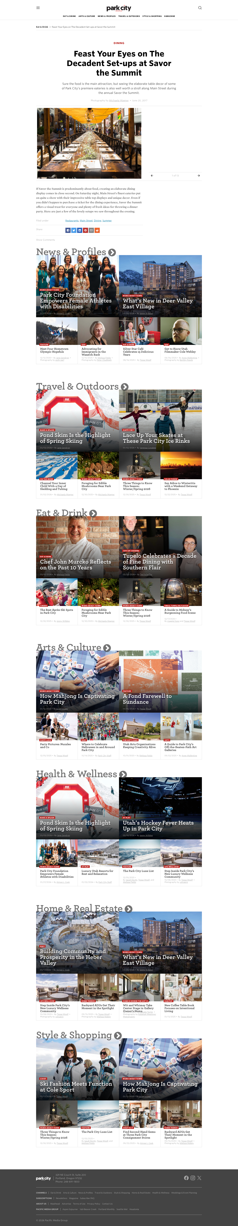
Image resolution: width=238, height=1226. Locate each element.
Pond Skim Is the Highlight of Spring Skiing (75, 438)
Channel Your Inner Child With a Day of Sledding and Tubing (53, 486)
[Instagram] (193, 1178)
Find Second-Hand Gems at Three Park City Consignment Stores (139, 1134)
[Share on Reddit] (97, 230)
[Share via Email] (91, 230)
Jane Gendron (62, 358)
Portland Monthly (106, 1209)
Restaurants (72, 220)
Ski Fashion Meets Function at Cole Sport (76, 1087)
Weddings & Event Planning (184, 1193)
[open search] (199, 8)
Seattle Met (122, 1209)
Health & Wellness (76, 773)
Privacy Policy (93, 1204)
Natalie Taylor (146, 1012)
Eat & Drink (69, 16)
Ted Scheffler (146, 574)
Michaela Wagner (119, 100)
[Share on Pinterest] (85, 230)
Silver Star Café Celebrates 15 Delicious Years (138, 351)
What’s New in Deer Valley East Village (158, 303)
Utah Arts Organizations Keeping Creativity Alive (139, 746)
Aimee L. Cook (63, 313)
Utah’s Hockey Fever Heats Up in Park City (158, 826)
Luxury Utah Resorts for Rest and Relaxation (97, 872)
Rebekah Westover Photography (139, 1015)
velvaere (184, 882)
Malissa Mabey (104, 1016)
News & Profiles (107, 16)
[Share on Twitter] (73, 230)
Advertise (66, 1204)
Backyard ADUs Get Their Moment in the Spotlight (98, 1007)
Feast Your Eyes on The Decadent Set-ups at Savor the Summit (83, 27)
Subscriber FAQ (87, 1198)
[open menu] (38, 8)
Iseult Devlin (131, 880)
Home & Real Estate (79, 908)
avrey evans (62, 709)
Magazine (73, 1198)
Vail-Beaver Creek (88, 1209)
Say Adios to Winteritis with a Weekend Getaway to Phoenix (180, 486)
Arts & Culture (87, 16)
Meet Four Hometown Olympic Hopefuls (54, 350)
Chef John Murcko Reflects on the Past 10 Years (75, 565)
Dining (97, 220)
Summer (107, 220)
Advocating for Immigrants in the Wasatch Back (94, 351)
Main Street (86, 220)
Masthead (55, 1204)
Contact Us (107, 1204)
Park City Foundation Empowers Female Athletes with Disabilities (76, 301)
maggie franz (173, 621)
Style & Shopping (152, 16)
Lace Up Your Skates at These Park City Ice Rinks (156, 438)
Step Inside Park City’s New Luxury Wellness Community (179, 873)
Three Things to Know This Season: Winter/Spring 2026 (137, 486)
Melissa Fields (104, 358)
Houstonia (134, 1209)
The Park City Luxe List (138, 871)
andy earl (59, 360)
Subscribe (169, 16)
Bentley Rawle (186, 360)
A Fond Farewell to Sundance (147, 699)
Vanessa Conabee (148, 448)
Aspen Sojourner (70, 1209)
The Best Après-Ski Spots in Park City (56, 611)
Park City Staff (104, 755)
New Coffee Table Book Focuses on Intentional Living (179, 1008)
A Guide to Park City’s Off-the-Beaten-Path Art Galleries (180, 747)
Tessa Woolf (145, 360)
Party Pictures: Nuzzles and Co (55, 746)
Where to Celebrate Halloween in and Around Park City (98, 747)
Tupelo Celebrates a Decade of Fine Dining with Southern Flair (160, 562)
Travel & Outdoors (129, 16)
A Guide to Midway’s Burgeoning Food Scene (180, 611)
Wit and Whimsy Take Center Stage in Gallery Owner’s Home (138, 1008)
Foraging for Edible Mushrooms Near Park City (96, 486)
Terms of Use (79, 1204)
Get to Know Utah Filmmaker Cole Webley (180, 350)
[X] (199, 1178)
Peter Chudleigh (104, 360)
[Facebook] (186, 1178)
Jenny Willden (146, 313)
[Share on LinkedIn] (79, 230)
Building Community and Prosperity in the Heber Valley (73, 957)
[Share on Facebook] (68, 230)
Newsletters (61, 1198)
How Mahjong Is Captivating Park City (77, 699)
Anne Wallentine (189, 358)
